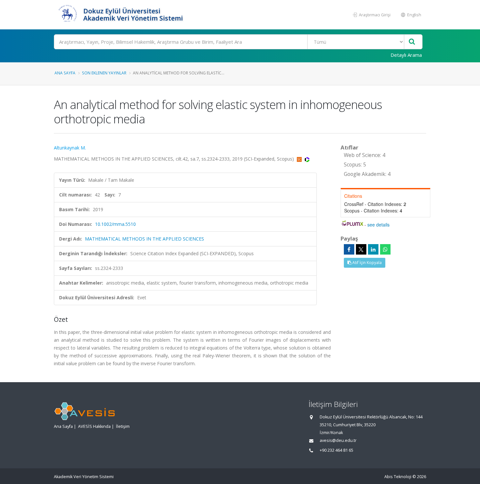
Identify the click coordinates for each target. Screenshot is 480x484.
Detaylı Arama (406, 55)
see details (378, 224)
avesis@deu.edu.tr (338, 440)
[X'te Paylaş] (361, 249)
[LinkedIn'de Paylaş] (373, 249)
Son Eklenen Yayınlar (104, 72)
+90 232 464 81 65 (336, 450)
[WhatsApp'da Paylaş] (385, 249)
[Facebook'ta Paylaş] (349, 249)
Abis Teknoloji (397, 476)
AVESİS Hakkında (94, 426)
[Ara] (412, 42)
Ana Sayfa (65, 72)
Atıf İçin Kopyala (366, 262)
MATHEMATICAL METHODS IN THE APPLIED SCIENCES (144, 239)
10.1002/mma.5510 (115, 224)
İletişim (123, 426)
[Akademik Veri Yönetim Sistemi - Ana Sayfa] (68, 14)
